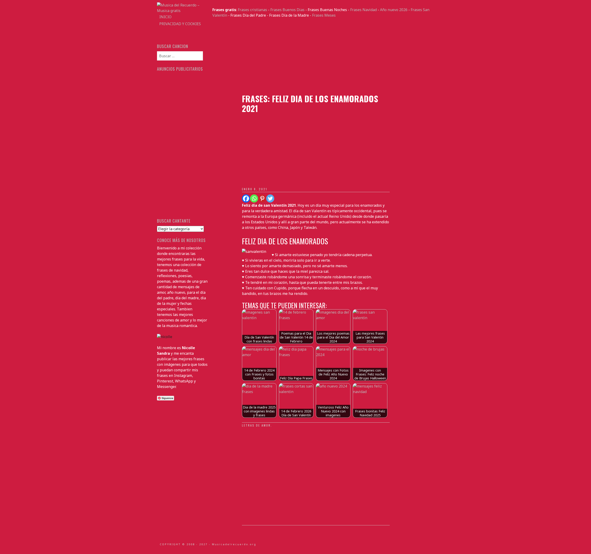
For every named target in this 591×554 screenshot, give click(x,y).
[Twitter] (270, 198)
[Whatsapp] (254, 198)
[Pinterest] (262, 198)
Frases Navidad (363, 9)
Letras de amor (256, 425)
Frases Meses (324, 15)
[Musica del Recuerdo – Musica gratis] (182, 10)
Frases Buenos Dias (287, 9)
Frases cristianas (252, 9)
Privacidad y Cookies (180, 23)
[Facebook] (246, 198)
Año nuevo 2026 (393, 9)
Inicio (165, 16)
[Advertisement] (323, 56)
